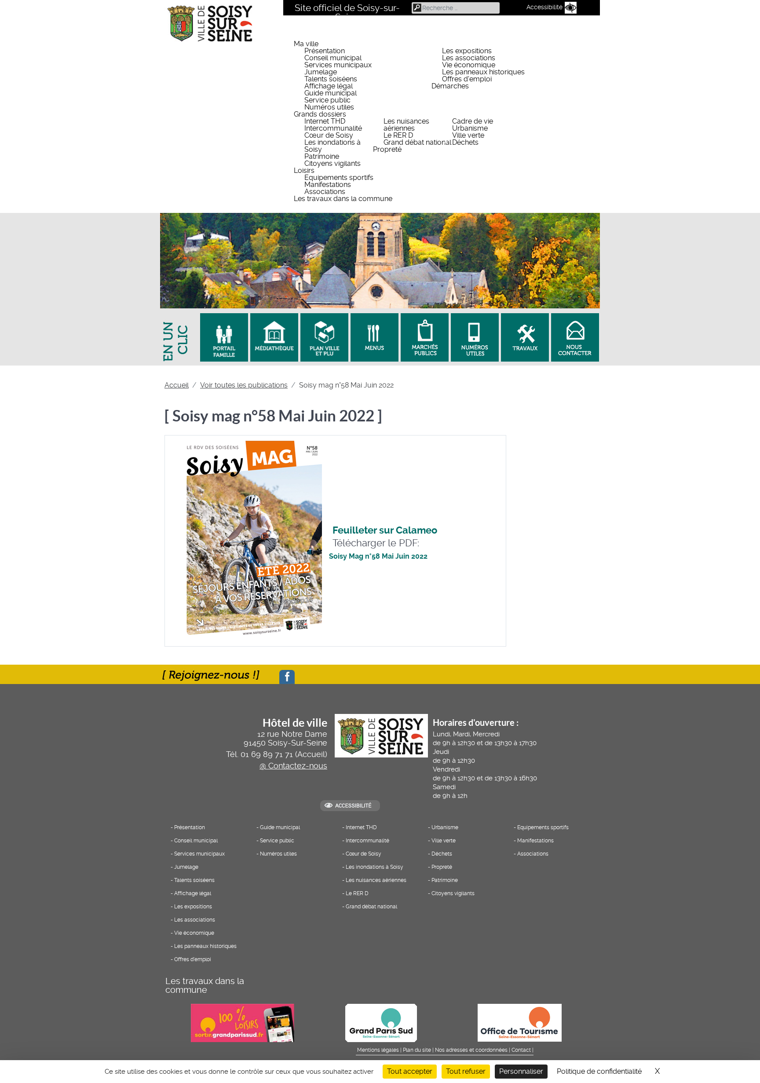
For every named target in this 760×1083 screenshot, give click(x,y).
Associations (532, 854)
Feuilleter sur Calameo (384, 530)
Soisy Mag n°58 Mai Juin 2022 (378, 556)
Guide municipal (280, 827)
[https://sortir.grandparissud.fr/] (241, 1022)
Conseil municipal (196, 841)
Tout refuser (466, 1071)
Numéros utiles (278, 854)
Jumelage (186, 867)
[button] (447, 44)
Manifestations (535, 841)
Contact (521, 1050)
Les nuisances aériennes (376, 880)
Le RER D (357, 893)
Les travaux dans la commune (204, 985)
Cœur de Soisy (363, 854)
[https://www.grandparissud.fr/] (380, 1022)
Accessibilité (544, 7)
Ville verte (443, 841)
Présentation (189, 827)
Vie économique (194, 933)
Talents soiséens (194, 880)
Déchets (441, 854)
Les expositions (193, 907)
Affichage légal (192, 893)
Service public (277, 841)
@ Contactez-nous (293, 765)
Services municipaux (199, 854)
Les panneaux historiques (205, 946)
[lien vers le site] (223, 337)
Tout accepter (409, 1071)
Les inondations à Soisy (374, 867)
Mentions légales (378, 1050)
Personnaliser (521, 1071)
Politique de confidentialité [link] (599, 1071)
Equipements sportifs (543, 827)
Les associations (194, 920)
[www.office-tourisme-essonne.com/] (518, 1022)
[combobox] (456, 8)
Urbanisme (444, 827)
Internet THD (361, 827)
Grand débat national (371, 907)
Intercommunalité (367, 841)
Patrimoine (444, 880)
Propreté (441, 867)
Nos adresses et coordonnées (471, 1050)
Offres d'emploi (192, 959)
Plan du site (417, 1050)
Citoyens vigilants (453, 893)
